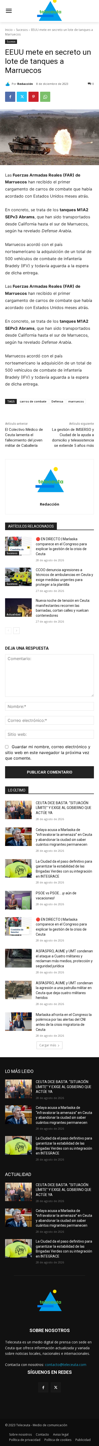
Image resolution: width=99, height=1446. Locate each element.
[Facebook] (10, 97)
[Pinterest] (33, 97)
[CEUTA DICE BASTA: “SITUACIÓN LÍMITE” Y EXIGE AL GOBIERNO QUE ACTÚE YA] (18, 810)
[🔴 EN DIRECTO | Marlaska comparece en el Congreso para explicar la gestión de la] (18, 546)
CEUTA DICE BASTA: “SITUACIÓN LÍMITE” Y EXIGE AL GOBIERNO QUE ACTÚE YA (63, 808)
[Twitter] (22, 97)
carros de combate (33, 401)
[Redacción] (8, 83)
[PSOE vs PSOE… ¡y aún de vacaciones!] (18, 900)
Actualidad (14, 614)
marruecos (76, 401)
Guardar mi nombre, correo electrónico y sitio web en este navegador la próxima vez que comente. (47, 752)
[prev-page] (8, 630)
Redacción (25, 84)
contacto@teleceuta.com (65, 1364)
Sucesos (22, 30)
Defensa (57, 401)
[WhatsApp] (45, 97)
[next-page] (16, 630)
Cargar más (47, 1045)
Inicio (9, 30)
